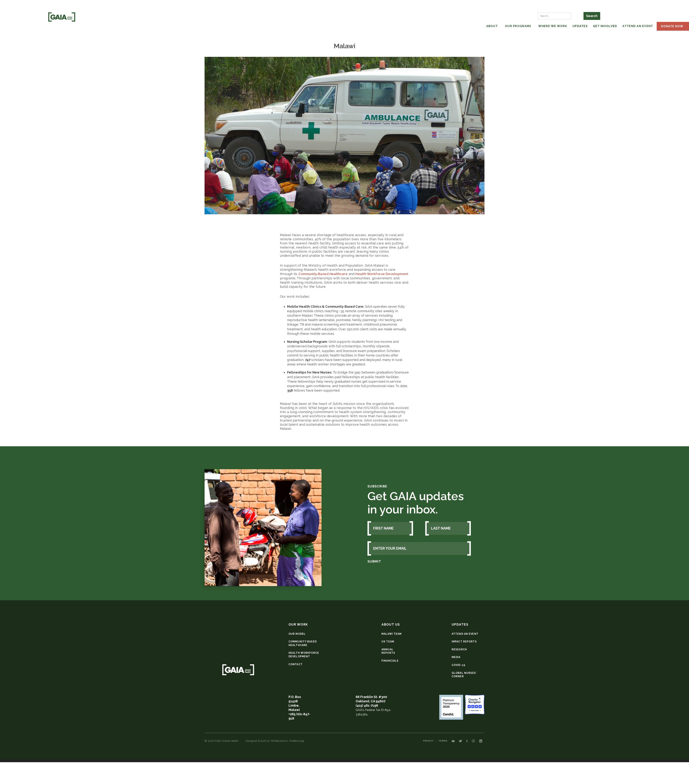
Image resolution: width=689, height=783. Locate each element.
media (456, 657)
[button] (477, 26)
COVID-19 (458, 665)
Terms (443, 741)
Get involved (605, 26)
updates (460, 624)
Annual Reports (388, 651)
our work (298, 624)
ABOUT (492, 26)
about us (390, 624)
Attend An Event (637, 26)
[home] (61, 17)
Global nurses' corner (464, 674)
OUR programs (518, 26)
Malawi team (391, 633)
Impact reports (464, 641)
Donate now (672, 26)
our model (297, 633)
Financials (390, 660)
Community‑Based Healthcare (323, 274)
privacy (428, 741)
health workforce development (304, 654)
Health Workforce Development (381, 274)
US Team (387, 641)
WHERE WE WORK (552, 26)
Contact (296, 664)
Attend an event (465, 633)
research (459, 649)
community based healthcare (303, 643)
